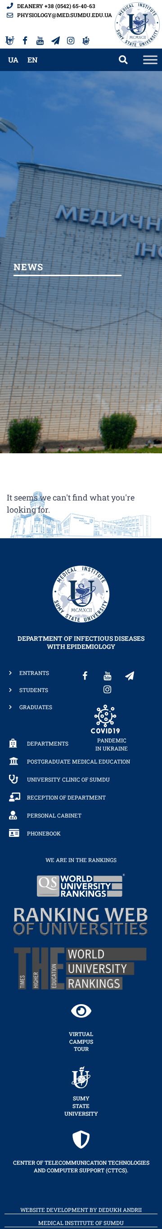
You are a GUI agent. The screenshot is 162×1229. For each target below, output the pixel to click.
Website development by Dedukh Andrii (81, 1209)
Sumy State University (81, 1106)
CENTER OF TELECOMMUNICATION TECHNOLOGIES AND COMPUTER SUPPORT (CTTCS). (81, 1166)
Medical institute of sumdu (81, 1222)
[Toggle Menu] (150, 59)
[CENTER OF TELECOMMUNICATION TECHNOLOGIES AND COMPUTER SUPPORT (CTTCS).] (81, 1140)
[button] (123, 60)
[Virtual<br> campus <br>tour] (81, 1011)
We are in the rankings (81, 859)
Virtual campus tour (81, 1041)
